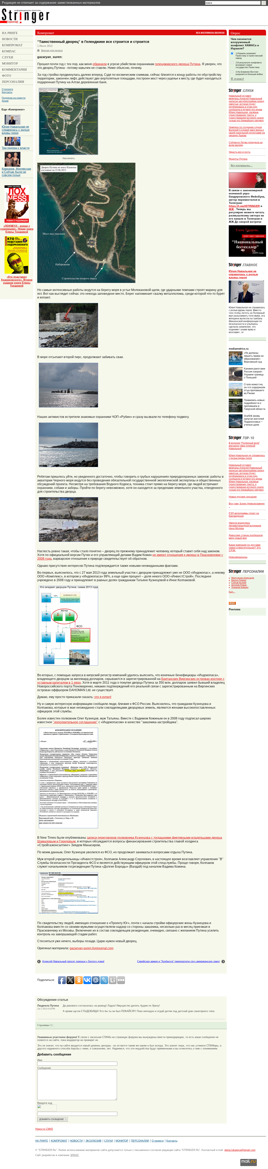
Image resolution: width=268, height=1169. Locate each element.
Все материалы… (242, 165)
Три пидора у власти (15, 148)
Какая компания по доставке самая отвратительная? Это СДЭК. (245, 548)
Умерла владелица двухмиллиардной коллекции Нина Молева (245, 526)
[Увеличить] (68, 89)
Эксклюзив (93, 1140)
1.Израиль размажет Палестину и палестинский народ (249, 55)
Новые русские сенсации (243, 496)
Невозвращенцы (238, 557)
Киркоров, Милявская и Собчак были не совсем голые (16, 172)
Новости (76, 1140)
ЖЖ (231, 209)
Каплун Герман (238, 580)
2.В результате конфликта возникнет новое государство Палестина (249, 64)
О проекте (7, 89)
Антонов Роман (239, 585)
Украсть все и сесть (239, 152)
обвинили (100, 64)
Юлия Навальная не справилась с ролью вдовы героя (243, 274)
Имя (39, 1060)
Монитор (122, 1140)
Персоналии (140, 1140)
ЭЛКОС (74, 1155)
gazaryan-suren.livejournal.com (91, 948)
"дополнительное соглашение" (75, 722)
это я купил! (102, 697)
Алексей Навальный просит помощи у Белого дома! (73, 961)
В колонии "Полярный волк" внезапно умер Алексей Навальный (244, 446)
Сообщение (44, 1068)
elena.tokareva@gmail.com (239, 1150)
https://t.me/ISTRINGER (244, 206)
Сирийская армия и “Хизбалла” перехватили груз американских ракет (178, 961)
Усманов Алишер (239, 587)
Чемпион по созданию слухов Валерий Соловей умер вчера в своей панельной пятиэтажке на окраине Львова (247, 131)
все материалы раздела (210, 32)
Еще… (232, 592)
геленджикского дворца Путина (177, 64)
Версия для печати (52, 50)
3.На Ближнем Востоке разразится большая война (249, 73)
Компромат (59, 1140)
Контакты (7, 92)
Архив (5, 101)
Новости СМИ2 (44, 1128)
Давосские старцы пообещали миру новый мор (246, 536)
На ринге (41, 1140)
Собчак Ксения (238, 582)
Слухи (108, 1140)
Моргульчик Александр (242, 578)
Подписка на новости (14, 98)
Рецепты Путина (238, 159)
